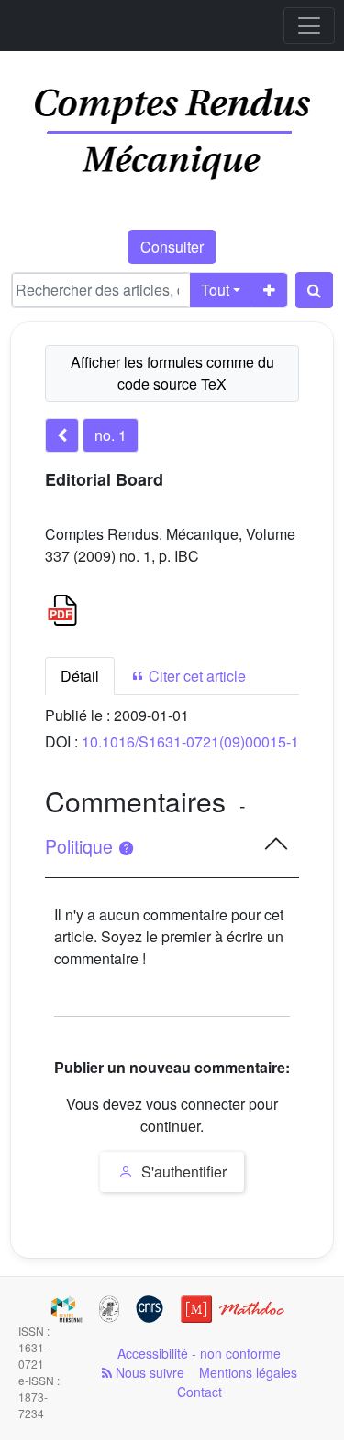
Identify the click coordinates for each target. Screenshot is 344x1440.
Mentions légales (248, 1372)
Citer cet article (195, 675)
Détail (80, 675)
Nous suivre (148, 1372)
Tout (215, 289)
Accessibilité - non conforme (199, 1353)
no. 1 (110, 435)
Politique (81, 846)
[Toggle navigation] (309, 25)
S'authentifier (182, 1171)
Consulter (172, 246)
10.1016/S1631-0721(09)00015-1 (190, 741)
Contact (199, 1391)
